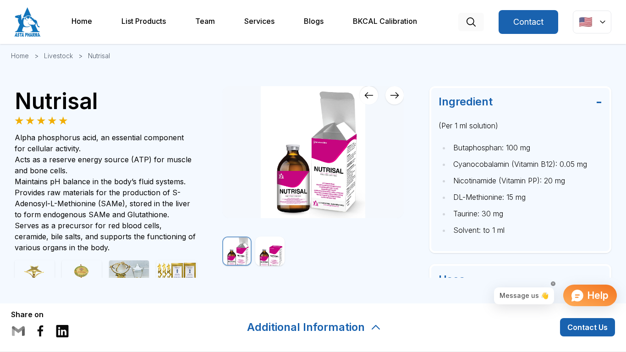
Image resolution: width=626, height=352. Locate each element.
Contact (528, 22)
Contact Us (587, 327)
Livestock (58, 56)
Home (20, 56)
